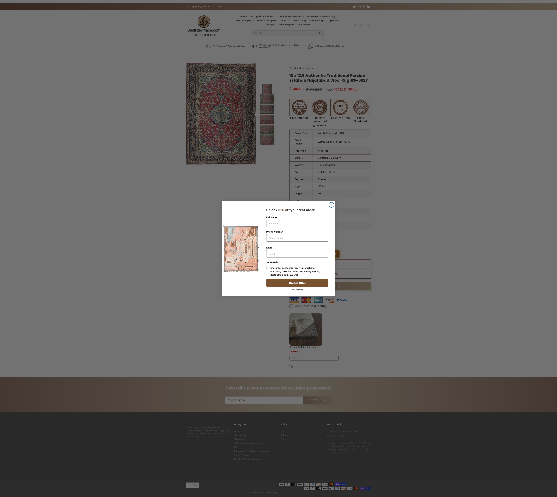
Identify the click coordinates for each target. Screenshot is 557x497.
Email (269, 247)
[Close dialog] (331, 204)
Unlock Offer (297, 283)
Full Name (271, 217)
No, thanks (297, 289)
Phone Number (274, 231)
